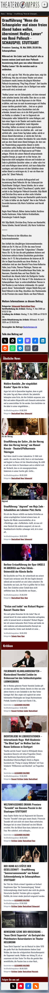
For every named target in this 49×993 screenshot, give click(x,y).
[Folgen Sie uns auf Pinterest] (21, 986)
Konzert (14, 710)
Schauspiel (16, 306)
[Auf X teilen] (5, 341)
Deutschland (26, 306)
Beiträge (9, 13)
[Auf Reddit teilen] (5, 348)
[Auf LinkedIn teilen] (43, 341)
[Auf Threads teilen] (13, 341)
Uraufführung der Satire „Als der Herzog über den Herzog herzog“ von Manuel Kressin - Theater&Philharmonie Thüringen (24, 447)
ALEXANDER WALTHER (22, 704)
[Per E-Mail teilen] (28, 348)
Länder (26, 710)
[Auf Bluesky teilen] (20, 341)
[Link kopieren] (35, 348)
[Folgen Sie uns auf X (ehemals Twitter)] (13, 986)
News (33, 306)
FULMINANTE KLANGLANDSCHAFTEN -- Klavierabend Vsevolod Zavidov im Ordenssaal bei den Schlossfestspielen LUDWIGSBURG (22, 676)
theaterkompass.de (30, 326)
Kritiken (20, 710)
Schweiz (14, 636)
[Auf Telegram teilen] (20, 348)
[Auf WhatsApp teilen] (13, 348)
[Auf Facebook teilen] (35, 341)
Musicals (35, 971)
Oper (26, 597)
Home (3, 13)
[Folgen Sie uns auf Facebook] (28, 986)
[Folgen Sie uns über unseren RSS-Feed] (36, 986)
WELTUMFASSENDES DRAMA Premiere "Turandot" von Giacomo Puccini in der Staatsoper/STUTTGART (23, 807)
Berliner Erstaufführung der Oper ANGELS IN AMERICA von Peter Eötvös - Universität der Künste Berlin (24, 568)
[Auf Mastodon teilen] (28, 341)
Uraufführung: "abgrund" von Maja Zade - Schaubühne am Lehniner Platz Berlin (24, 508)
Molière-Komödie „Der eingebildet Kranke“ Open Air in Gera (20, 385)
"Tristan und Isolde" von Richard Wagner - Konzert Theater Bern (24, 608)
